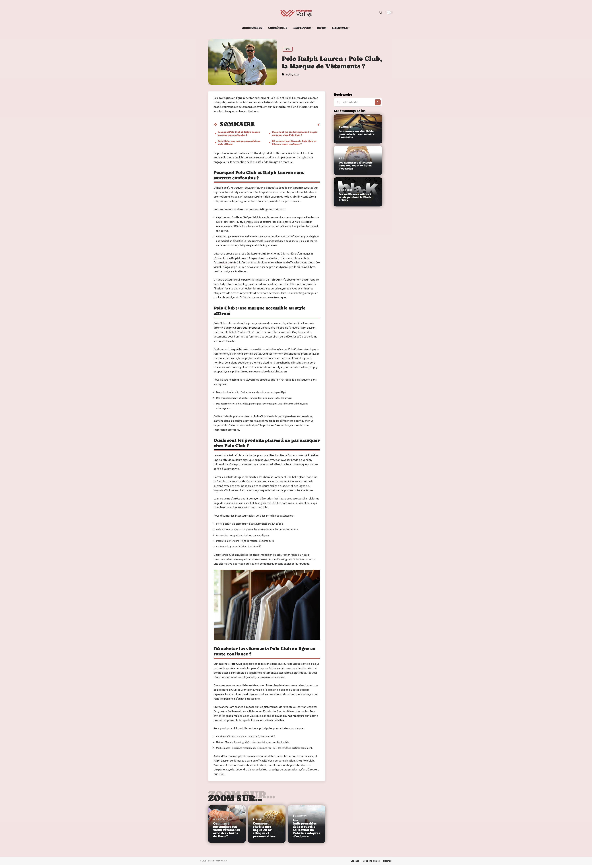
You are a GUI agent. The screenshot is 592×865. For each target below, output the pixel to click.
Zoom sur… (235, 798)
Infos (287, 49)
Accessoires (301, 816)
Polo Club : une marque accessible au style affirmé (239, 142)
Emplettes (346, 190)
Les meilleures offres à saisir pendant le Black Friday (355, 197)
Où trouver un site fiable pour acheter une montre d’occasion (356, 134)
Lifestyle (220, 819)
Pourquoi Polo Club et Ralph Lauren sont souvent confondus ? (239, 133)
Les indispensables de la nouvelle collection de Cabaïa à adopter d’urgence (306, 828)
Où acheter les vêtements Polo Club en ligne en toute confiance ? (294, 142)
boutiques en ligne (230, 98)
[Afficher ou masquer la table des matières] (287, 125)
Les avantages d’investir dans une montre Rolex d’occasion (355, 165)
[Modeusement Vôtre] (296, 12)
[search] (381, 12)
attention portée (225, 262)
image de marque (281, 162)
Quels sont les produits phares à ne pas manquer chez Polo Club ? (294, 133)
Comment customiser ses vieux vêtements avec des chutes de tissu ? (226, 830)
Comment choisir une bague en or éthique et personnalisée (264, 830)
